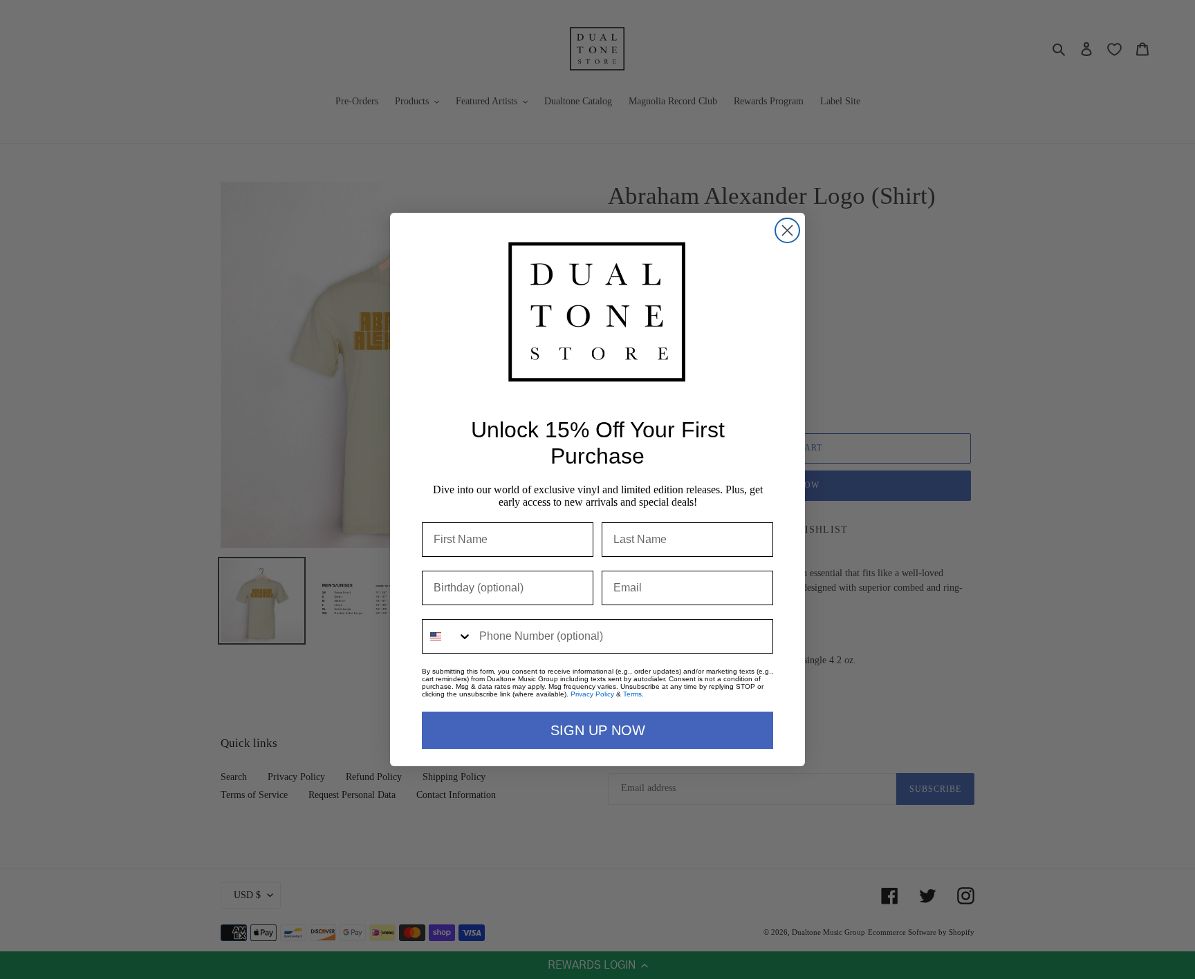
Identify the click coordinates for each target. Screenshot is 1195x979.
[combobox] (447, 636)
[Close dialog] (787, 230)
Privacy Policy (592, 694)
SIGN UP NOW (597, 730)
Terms (632, 694)
